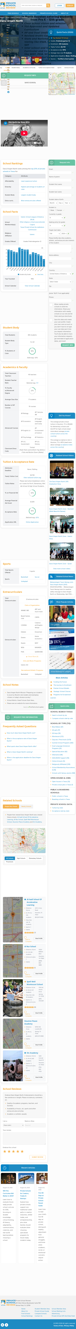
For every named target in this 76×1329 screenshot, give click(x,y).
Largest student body (28, 195)
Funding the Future (60, 682)
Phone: (51, 297)
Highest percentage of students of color (32, 188)
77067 (8, 43)
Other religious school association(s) (32, 222)
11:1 (37, 383)
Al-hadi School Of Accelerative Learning (34, 902)
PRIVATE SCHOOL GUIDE (48, 13)
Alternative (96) (57, 755)
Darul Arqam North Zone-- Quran (60, 564)
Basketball (24, 577)
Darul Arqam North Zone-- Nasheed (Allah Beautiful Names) (61, 510)
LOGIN (59, 5)
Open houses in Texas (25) (61, 781)
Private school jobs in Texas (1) (62, 785)
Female (59, 210)
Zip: (50, 286)
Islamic (32, 234)
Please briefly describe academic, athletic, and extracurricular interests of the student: (61, 240)
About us (24, 1311)
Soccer (37, 577)
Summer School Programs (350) (62, 743)
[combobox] (32, 5)
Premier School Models (61, 688)
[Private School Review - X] (2, 1325)
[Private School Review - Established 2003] (8, 5)
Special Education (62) (59, 751)
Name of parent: (54, 177)
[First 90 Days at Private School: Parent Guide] (42, 1179)
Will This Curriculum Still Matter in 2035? (8, 1193)
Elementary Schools (35, 858)
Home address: (54, 255)
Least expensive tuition (29, 181)
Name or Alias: (30, 1121)
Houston (8, 35)
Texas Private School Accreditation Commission (32, 228)
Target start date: (55, 230)
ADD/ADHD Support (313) (60, 758)
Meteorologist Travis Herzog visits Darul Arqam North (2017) (61, 583)
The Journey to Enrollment (62, 685)
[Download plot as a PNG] (42, 248)
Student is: (52, 207)
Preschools (9, 862)
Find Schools (25, 1313)
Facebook (6, 1325)
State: (51, 278)
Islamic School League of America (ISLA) (32, 218)
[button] (5, 1152)
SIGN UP (70, 5)
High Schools (21, 858)
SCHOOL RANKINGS (29, 13)
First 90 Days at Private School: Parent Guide (41, 1199)
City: (50, 263)
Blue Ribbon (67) (57, 727)
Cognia (32, 224)
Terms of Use (58, 1326)
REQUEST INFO (30, 75)
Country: (52, 270)
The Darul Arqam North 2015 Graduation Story (58, 482)
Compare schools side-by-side (62, 718)
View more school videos (61, 568)
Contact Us (38, 1316)
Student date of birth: (56, 199)
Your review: (7, 1130)
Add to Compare (28, 940)
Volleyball (24, 581)
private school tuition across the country (59, 433)
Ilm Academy (37, 822)
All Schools (9, 858)
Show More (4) (33, 656)
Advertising (56, 1313)
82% (37, 517)
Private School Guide (42, 1311)
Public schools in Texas (60, 796)
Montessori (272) (58, 736)
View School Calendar (32, 286)
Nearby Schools (26, 806)
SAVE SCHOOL (30, 82)
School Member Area (59, 1309)
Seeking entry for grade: (57, 222)
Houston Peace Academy (21, 822)
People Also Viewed (11, 806)
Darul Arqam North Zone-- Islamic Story (60, 537)
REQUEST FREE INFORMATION (26, 717)
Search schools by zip (59, 715)
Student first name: (55, 184)
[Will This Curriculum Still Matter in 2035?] (8, 1179)
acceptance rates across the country (61, 446)
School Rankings (27, 1316)
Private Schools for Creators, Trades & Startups (25, 1195)
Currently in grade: (55, 214)
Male (52, 210)
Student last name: (55, 192)
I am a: (5, 1121)
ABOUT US (64, 13)
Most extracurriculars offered (31, 200)
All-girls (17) (56, 730)
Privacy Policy (69, 1326)
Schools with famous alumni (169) (63, 773)
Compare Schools (41, 1313)
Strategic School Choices (62, 691)
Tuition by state (57, 808)
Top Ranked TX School (60, 38)
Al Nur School (18, 819)
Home (23, 1309)
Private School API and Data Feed (63, 1316)
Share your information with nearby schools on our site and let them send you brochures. (63, 310)
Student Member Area (42, 1309)
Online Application (32, 522)
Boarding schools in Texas (61, 799)
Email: (51, 169)
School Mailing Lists (59, 1311)
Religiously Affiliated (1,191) (61, 764)
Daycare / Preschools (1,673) (61, 739)
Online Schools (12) (58, 761)
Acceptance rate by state (60, 811)
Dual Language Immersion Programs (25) (61, 747)
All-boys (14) (56, 733)
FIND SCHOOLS (13, 13)
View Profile (38, 938)
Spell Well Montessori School (35, 983)
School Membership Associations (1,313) (63, 768)
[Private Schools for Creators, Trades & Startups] (26, 1179)
